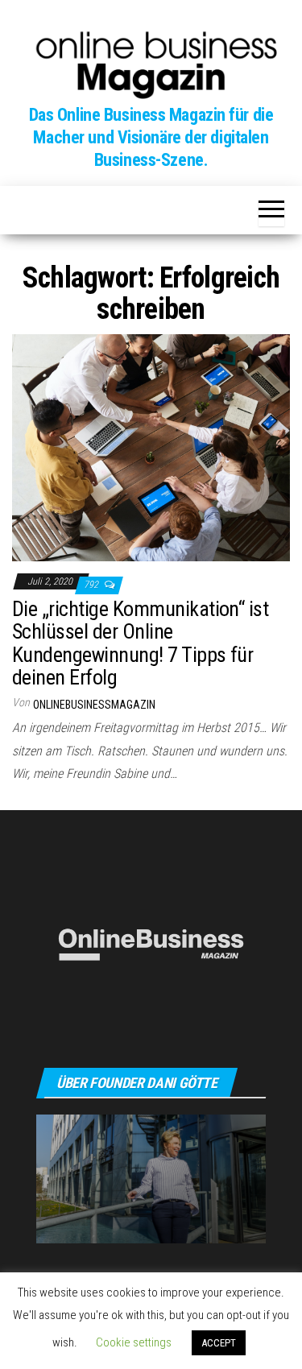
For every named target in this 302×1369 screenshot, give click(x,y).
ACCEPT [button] (218, 1343)
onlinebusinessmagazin (94, 704)
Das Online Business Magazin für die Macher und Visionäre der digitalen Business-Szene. (151, 137)
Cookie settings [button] (134, 1342)
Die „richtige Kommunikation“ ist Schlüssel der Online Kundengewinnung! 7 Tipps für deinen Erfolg (140, 643)
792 (92, 584)
